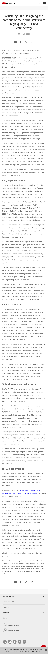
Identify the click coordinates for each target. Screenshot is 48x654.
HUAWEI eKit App (13, 625)
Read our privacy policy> (32, 651)
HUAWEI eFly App (13, 630)
